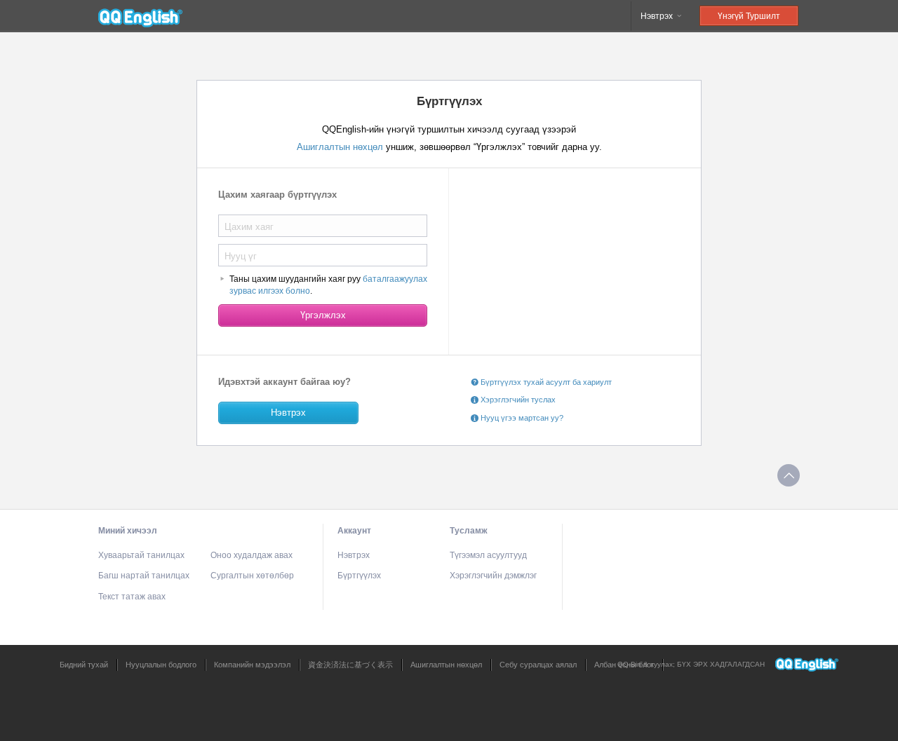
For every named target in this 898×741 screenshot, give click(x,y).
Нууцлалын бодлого (161, 664)
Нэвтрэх (658, 16)
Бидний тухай (84, 664)
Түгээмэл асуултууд (488, 555)
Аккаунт (354, 531)
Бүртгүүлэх (359, 575)
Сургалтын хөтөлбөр (252, 575)
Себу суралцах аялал (538, 664)
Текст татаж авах (132, 596)
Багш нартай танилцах (143, 575)
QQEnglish (140, 16)
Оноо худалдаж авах (251, 555)
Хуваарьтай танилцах (141, 555)
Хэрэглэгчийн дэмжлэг (493, 575)
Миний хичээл (127, 531)
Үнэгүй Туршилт (749, 16)
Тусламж (469, 531)
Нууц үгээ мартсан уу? (520, 418)
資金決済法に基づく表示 (350, 664)
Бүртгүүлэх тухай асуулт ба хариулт (545, 382)
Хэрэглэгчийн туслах (517, 399)
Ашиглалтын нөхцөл (341, 147)
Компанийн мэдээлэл (252, 664)
